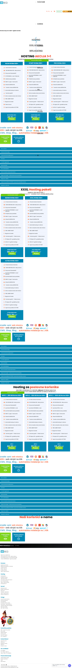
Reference (2, 644)
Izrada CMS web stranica (5, 599)
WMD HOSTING (12, 545)
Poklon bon (3, 642)
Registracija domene (4, 565)
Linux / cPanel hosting (4, 581)
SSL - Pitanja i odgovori (5, 651)
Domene (40, 24)
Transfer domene (4, 567)
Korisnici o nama (4, 645)
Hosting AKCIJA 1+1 (13, 667)
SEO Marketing (3, 601)
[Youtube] (6, 664)
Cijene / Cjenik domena (5, 571)
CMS (9, 667)
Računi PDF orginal (4, 635)
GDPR (2, 660)
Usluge (40, 111)
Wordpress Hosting (4, 577)
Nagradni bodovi (4, 640)
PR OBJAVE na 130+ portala (5, 602)
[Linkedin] (4, 664)
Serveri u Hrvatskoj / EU (5, 594)
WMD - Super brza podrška (5, 629)
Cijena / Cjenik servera (5, 593)
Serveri (40, 67)
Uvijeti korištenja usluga (5, 657)
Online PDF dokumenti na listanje (6, 605)
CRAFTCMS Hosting (4, 578)
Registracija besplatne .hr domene (7, 566)
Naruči (12, 119)
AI (37, 155)
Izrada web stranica (4, 667)
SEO (17, 667)
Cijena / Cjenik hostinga (5, 582)
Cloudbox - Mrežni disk (5, 591)
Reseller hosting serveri (5, 589)
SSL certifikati (3, 650)
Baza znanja (3, 631)
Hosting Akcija (3, 575)
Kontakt (40, 133)
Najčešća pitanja (4, 632)
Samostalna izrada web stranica (6, 579)
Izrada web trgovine (4, 600)
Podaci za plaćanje (4, 658)
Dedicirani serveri (4, 588)
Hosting (40, 45)
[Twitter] (3, 664)
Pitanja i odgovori (4, 568)
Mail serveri (3, 590)
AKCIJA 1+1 (59, 11)
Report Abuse (3, 661)
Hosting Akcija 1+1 (4, 583)
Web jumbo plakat (4, 606)
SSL (38, 89)
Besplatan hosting (4, 643)
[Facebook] (1, 664)
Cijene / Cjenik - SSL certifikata (6, 653)
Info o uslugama (4, 636)
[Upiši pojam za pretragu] (46, 11)
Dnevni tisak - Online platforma (6, 604)
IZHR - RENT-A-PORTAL (4, 608)
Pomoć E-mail (3, 633)
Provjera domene (4, 570)
